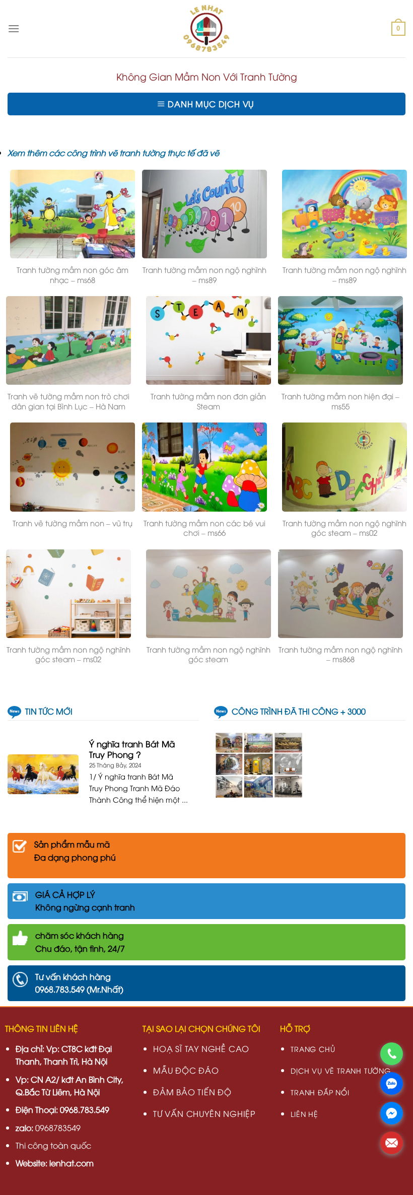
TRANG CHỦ (313, 1048)
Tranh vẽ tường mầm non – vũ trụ (72, 523)
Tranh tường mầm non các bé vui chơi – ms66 (204, 528)
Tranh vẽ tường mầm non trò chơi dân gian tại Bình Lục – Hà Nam (68, 401)
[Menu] (14, 28)
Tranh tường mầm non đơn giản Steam (208, 401)
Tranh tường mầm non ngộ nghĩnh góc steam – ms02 (344, 528)
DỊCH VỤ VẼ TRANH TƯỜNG (341, 1070)
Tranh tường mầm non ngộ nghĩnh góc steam (208, 654)
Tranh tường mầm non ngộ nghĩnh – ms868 (340, 654)
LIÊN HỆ (304, 1113)
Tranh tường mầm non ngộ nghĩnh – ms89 (204, 275)
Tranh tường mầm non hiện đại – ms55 (340, 401)
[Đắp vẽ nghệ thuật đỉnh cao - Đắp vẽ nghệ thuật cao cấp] (206, 28)
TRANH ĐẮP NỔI (320, 1092)
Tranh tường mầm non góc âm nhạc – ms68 (72, 275)
